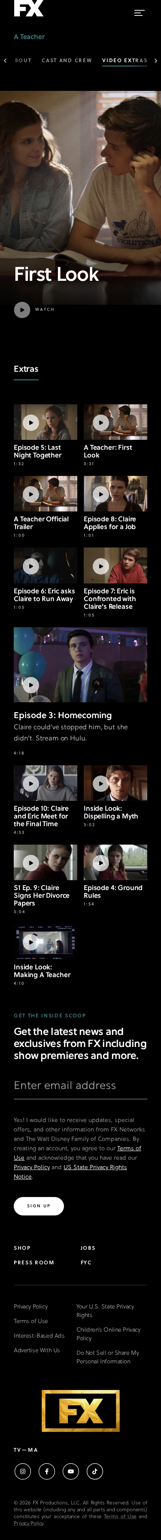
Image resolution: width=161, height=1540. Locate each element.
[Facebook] (47, 1471)
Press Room (34, 1263)
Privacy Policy (32, 1167)
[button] (56, 310)
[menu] (139, 11)
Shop (22, 1248)
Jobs (88, 1248)
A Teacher (29, 37)
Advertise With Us (37, 1351)
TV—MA (26, 1450)
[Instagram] (23, 1471)
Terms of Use (31, 1321)
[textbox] (80, 1089)
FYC (86, 1263)
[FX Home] (29, 17)
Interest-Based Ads (39, 1336)
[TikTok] (95, 1471)
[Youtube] (71, 1471)
